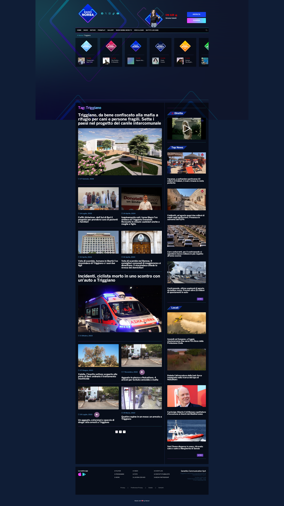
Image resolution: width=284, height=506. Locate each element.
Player (118, 471)
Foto (136, 474)
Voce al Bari (139, 30)
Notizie (93, 30)
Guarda (196, 20)
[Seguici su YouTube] (118, 13)
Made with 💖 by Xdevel (142, 500)
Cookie (150, 487)
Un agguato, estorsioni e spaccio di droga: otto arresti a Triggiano (96, 421)
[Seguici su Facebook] (102, 13)
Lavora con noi (139, 477)
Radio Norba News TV (124, 30)
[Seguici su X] (106, 13)
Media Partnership (162, 477)
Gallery (110, 30)
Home (79, 30)
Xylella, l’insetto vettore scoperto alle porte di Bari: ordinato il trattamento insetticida (97, 376)
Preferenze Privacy (137, 487)
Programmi (119, 474)
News (117, 477)
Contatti (161, 487)
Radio (86, 30)
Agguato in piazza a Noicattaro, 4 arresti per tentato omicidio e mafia (139, 379)
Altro (200, 299)
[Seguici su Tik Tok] (113, 13)
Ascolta (196, 14)
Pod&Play (101, 30)
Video (136, 471)
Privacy (122, 487)
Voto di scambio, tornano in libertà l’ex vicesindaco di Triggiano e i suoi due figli (98, 263)
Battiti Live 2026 (152, 30)
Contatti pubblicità (162, 474)
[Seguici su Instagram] (110, 13)
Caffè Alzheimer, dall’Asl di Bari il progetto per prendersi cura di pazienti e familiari (98, 219)
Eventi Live (159, 471)
